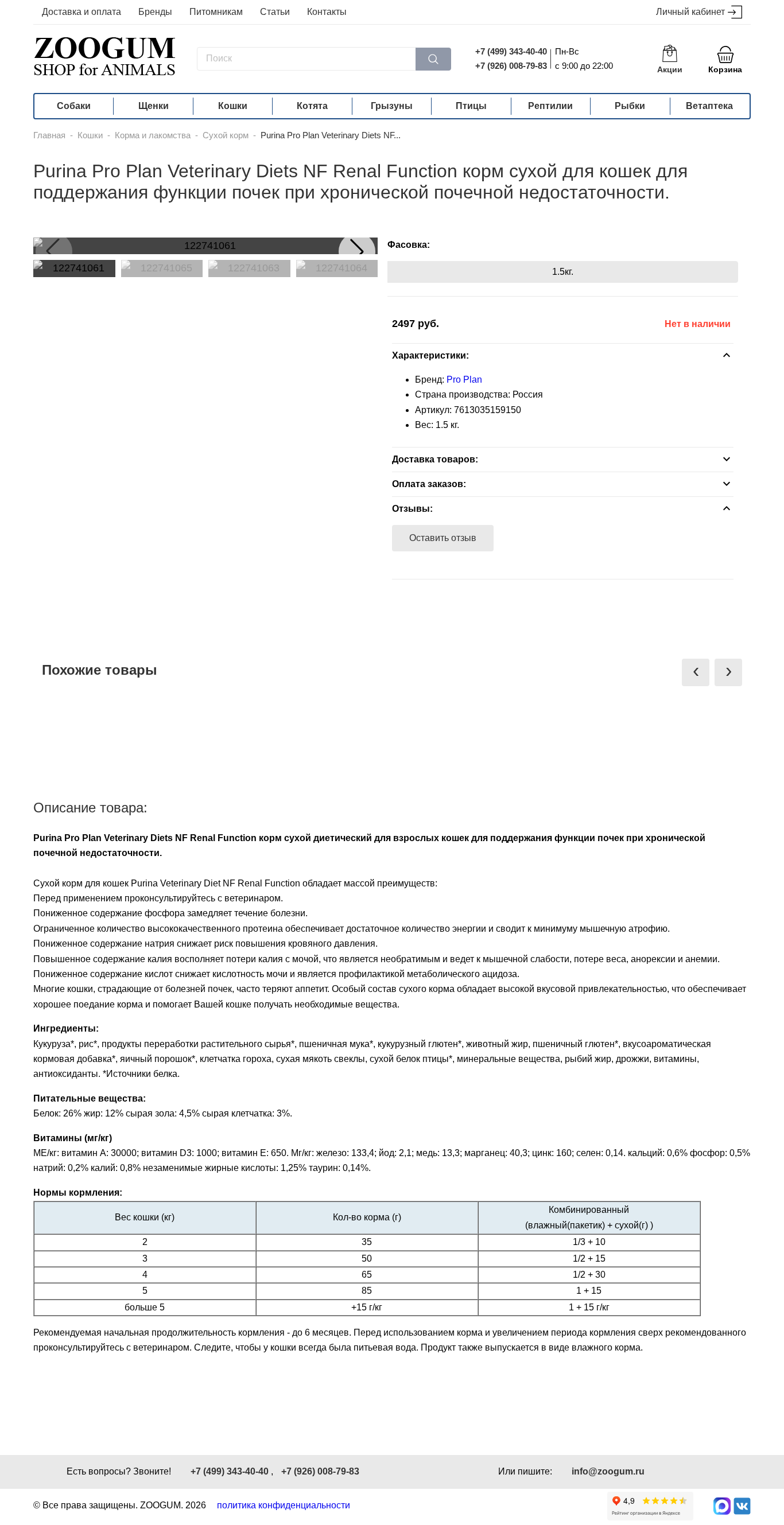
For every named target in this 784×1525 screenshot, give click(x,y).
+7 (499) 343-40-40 (511, 51)
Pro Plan (464, 379)
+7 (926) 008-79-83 (511, 66)
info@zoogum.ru (608, 1471)
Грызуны (392, 106)
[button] (357, 251)
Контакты (327, 12)
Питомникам (216, 12)
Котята (312, 106)
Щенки (153, 106)
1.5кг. (562, 272)
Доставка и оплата (81, 12)
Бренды (155, 12)
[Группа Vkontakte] (742, 1506)
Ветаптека (709, 106)
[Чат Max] (722, 1506)
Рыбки (630, 106)
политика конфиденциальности (283, 1505)
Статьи (275, 12)
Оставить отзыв (442, 538)
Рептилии (550, 106)
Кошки (232, 106)
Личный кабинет (690, 12)
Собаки (74, 106)
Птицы (471, 106)
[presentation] (695, 672)
